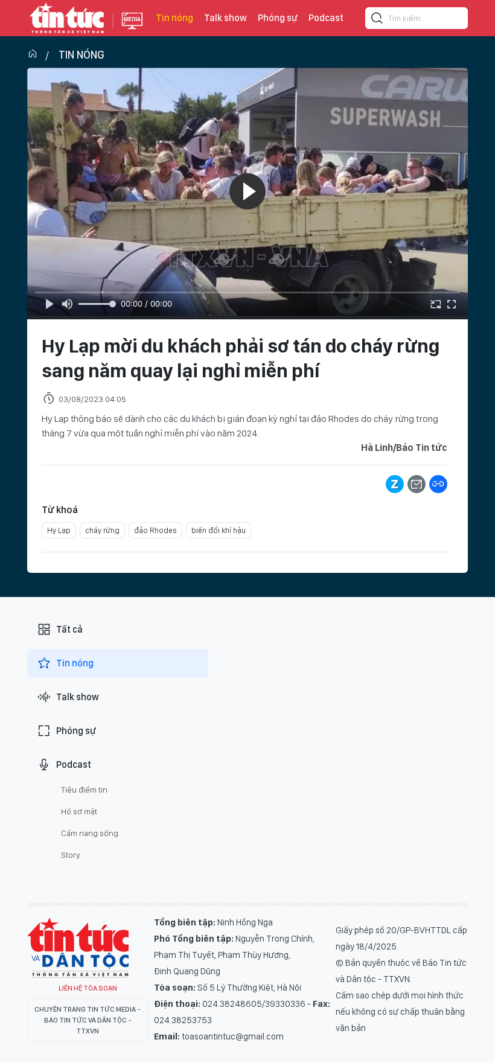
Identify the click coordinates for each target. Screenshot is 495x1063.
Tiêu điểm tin (84, 789)
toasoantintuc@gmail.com (233, 1036)
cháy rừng (102, 530)
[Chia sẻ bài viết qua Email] (416, 484)
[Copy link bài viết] (438, 484)
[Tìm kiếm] (377, 20)
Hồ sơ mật (79, 811)
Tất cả (69, 629)
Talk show (225, 18)
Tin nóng (174, 18)
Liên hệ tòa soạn (88, 988)
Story (70, 855)
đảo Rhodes (155, 530)
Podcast (325, 18)
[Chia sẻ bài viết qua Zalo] (395, 484)
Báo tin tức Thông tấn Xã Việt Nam (132, 30)
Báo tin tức (67, 18)
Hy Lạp (59, 530)
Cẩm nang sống (89, 833)
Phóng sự (278, 18)
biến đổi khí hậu (218, 530)
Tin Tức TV (78, 948)
